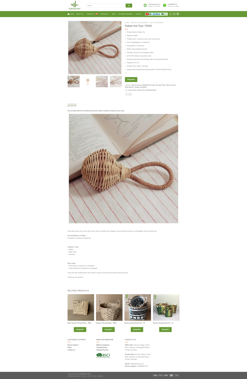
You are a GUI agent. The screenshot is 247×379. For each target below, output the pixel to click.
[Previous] (71, 47)
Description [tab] (72, 106)
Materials (104, 14)
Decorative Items (161, 85)
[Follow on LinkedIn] (177, 14)
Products (90, 14)
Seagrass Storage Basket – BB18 (106, 323)
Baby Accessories (137, 85)
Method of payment (102, 345)
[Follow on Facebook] (170, 14)
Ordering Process (102, 350)
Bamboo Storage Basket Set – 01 (163, 323)
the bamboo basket (150, 90)
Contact (138, 14)
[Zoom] (70, 72)
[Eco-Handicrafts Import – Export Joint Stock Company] (76, 5)
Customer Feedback (125, 14)
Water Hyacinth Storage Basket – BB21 (79, 323)
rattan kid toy (141, 90)
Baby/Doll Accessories (139, 22)
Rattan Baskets (129, 87)
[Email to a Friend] (130, 94)
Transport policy (101, 347)
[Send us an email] (174, 14)
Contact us (71, 350)
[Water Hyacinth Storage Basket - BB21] (81, 307)
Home (72, 14)
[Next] (118, 47)
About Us (79, 14)
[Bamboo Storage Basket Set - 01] (166, 307)
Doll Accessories (156, 22)
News (114, 14)
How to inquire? (73, 345)
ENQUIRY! (131, 79)
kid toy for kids (132, 90)
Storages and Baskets (140, 87)
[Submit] (129, 6)
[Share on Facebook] (126, 94)
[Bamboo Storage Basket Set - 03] (137, 307)
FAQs (69, 347)
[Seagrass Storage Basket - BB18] (109, 307)
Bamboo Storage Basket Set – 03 (134, 323)
